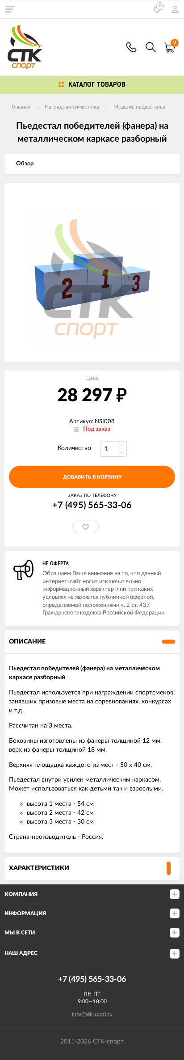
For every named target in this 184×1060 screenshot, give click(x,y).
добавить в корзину (92, 477)
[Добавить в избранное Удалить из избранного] (85, 527)
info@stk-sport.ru (92, 1014)
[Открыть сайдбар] (10, 9)
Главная (21, 106)
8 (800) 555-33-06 (131, 47)
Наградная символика (72, 106)
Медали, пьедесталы (139, 106)
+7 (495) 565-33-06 (92, 505)
